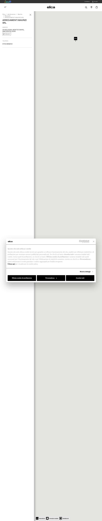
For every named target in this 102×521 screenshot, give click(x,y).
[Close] (30, 15)
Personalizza (49, 278)
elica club (7, 1)
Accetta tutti (80, 278)
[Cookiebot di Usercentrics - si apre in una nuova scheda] (80, 241)
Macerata (7, 16)
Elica (3, 14)
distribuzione (11, 14)
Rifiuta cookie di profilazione (22, 278)
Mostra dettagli (85, 271)
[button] (75, 39)
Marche (20, 14)
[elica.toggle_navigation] (5, 7)
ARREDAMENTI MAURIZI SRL (14, 17)
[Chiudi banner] (93, 241)
